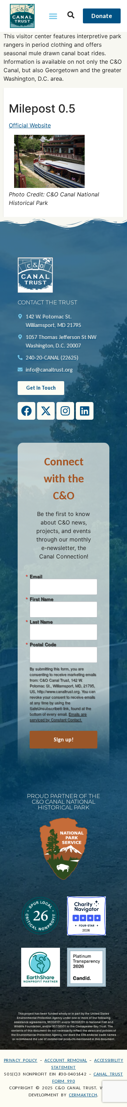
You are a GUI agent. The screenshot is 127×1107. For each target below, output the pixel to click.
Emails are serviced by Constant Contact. (58, 716)
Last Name (41, 621)
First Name (41, 599)
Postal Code (43, 644)
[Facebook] (26, 411)
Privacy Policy (20, 1060)
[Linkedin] (84, 411)
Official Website (30, 125)
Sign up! (64, 739)
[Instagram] (65, 411)
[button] (53, 16)
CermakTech (83, 1094)
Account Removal (65, 1060)
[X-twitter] (46, 411)
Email (36, 576)
